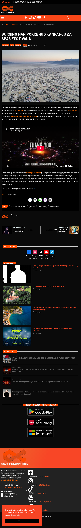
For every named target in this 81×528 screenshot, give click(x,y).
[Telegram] (43, 17)
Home (7, 25)
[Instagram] (30, 17)
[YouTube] (39, 17)
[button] (3, 18)
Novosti (18, 45)
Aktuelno (15, 25)
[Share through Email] (50, 200)
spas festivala (54, 206)
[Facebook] (26, 17)
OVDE (35, 189)
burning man (22, 206)
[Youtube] (46, 252)
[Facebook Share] (30, 200)
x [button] (40, 507)
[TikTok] (41, 252)
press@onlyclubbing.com (13, 487)
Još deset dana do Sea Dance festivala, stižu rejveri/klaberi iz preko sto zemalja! (40, 2)
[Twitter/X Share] (35, 200)
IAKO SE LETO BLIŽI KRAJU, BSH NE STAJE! (48, 287)
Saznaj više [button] (15, 515)
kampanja (42, 206)
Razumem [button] (21, 521)
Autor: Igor (31, 45)
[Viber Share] (45, 200)
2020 (12, 206)
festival (32, 206)
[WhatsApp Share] (40, 200)
